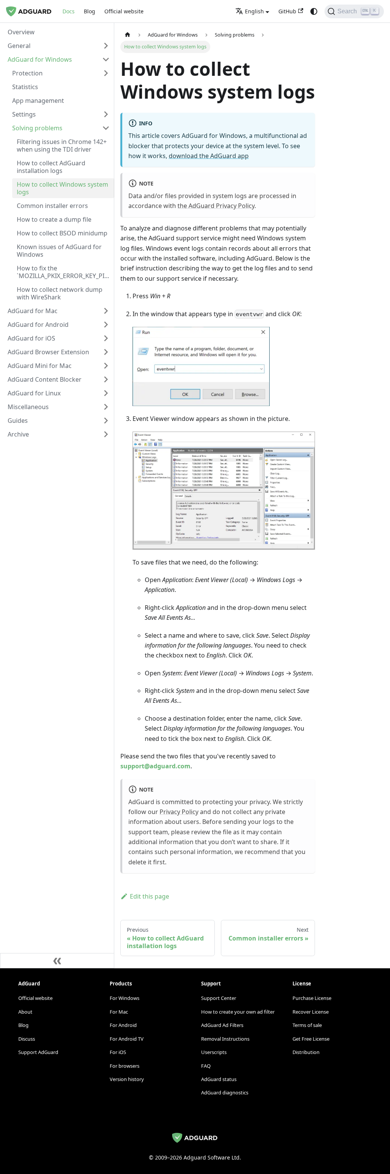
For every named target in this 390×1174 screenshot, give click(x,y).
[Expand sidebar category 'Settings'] (106, 114)
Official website (124, 11)
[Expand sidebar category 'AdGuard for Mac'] (106, 311)
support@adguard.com (155, 766)
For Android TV (127, 1038)
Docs (68, 11)
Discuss (26, 1038)
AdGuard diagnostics (224, 1092)
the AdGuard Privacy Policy (215, 206)
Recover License (310, 1011)
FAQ (206, 1065)
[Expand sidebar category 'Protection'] (106, 73)
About (25, 1011)
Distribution (306, 1052)
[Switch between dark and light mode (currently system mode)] (314, 11)
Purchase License (311, 998)
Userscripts (214, 1052)
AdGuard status (219, 1079)
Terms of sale (307, 1025)
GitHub (287, 11)
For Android (123, 1025)
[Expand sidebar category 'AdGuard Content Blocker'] (106, 379)
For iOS (118, 1052)
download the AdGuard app (209, 156)
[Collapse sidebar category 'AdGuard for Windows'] (106, 59)
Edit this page (149, 896)
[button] (58, 46)
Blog (89, 11)
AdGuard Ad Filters (222, 1025)
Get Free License (310, 1038)
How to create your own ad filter (238, 1011)
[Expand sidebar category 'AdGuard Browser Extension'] (106, 352)
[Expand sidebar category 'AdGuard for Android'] (106, 324)
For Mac (119, 1011)
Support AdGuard (38, 1052)
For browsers (124, 1065)
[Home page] (127, 35)
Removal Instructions (225, 1038)
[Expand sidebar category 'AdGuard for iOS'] (106, 338)
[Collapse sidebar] (57, 960)
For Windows (124, 998)
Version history (127, 1079)
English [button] (254, 11)
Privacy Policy (179, 812)
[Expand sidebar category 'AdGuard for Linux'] (106, 393)
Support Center (218, 998)
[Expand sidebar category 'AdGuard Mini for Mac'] (106, 366)
